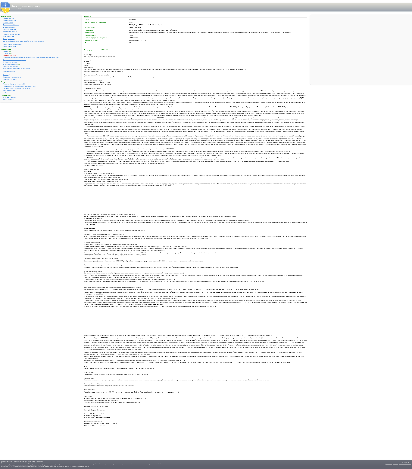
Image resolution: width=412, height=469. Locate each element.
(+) (10, 51)
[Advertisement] (100, 200)
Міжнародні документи (10, 31)
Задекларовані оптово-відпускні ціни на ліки (16, 68)
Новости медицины (9, 90)
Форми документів (8, 37)
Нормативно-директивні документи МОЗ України (398, 463)
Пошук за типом (8, 23)
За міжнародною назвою (10, 64)
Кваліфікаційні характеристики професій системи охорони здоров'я (23, 41)
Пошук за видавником (9, 20)
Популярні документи (9, 29)
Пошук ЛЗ (6, 51)
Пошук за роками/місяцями (11, 25)
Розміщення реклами (9, 97)
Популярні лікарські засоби (11, 66)
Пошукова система (8, 18)
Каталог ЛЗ (6, 53)
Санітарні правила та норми (11, 34)
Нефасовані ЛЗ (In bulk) (10, 79)
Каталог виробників (9, 71)
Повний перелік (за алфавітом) (12, 44)
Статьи (5, 92)
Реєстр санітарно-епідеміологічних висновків (16, 88)
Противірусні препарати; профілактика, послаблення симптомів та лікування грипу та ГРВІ (30, 58)
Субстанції (6, 75)
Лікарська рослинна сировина (12, 77)
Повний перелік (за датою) (11, 46)
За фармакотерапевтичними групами (14, 60)
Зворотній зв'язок (8, 99)
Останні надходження (9, 27)
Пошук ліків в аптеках (9, 55)
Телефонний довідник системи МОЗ (14, 84)
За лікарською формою (10, 62)
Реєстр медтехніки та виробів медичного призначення (19, 86)
